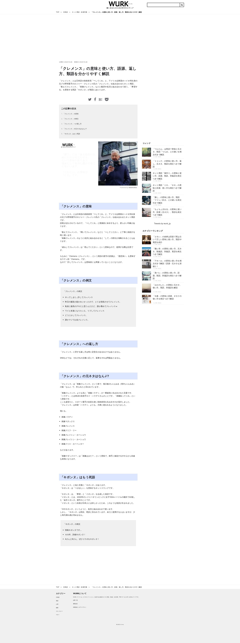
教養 (57, 607)
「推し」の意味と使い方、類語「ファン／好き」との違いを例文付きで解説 (167, 200)
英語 (57, 600)
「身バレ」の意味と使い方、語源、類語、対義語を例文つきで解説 (167, 276)
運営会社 (75, 603)
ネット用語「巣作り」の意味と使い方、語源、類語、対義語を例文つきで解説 (167, 176)
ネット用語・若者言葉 (157, 156)
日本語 (57, 597)
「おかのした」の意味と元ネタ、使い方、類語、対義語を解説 (167, 286)
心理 (57, 604)
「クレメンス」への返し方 (72, 124)
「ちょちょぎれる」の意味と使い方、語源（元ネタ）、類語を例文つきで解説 (167, 212)
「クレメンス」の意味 (70, 114)
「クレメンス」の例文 (70, 119)
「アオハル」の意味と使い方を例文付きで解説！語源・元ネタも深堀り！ (167, 264)
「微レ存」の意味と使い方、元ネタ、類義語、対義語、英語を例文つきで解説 (167, 251)
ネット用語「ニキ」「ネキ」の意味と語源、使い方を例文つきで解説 (167, 188)
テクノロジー (59, 611)
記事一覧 (75, 600)
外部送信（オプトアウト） (80, 607)
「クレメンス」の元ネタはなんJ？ (75, 129)
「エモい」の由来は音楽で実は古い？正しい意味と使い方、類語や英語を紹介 (167, 239)
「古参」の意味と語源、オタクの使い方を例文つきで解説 (167, 297)
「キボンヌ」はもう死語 (71, 134)
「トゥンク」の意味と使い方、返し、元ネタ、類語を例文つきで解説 (167, 164)
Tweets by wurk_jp (162, 223)
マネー (57, 614)
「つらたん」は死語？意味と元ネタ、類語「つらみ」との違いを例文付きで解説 (167, 152)
